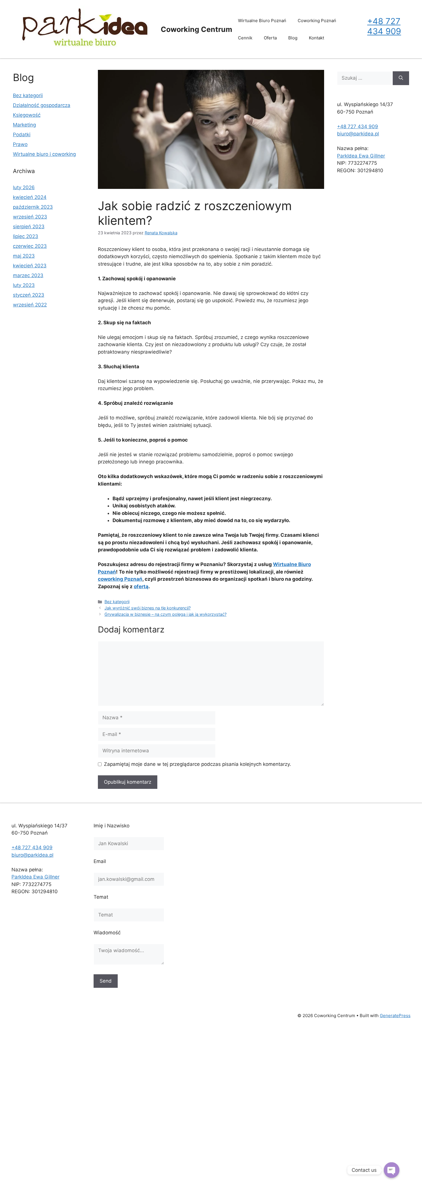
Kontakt (316, 38)
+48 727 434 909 (384, 26)
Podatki (21, 134)
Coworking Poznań (317, 20)
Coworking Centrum (196, 29)
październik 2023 (33, 207)
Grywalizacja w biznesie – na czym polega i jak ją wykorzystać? (165, 614)
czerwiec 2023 (30, 246)
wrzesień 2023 (30, 217)
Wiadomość (107, 932)
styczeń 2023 (28, 295)
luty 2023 (24, 285)
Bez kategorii (116, 601)
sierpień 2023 (28, 226)
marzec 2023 (28, 275)
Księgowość (26, 115)
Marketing (24, 125)
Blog (292, 38)
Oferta (270, 38)
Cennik (245, 38)
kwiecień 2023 (30, 266)
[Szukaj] (401, 78)
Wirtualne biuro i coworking (44, 154)
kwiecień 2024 (30, 197)
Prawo (20, 144)
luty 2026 (24, 187)
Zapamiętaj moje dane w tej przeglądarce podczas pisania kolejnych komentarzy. (197, 764)
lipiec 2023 (25, 236)
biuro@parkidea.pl (358, 134)
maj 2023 (24, 256)
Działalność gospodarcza (41, 105)
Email (100, 861)
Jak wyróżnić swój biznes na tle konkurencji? (147, 607)
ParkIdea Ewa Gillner (361, 156)
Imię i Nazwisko (111, 826)
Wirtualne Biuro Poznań (262, 20)
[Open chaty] (391, 1170)
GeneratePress (395, 1015)
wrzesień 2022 (30, 305)
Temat (101, 897)
